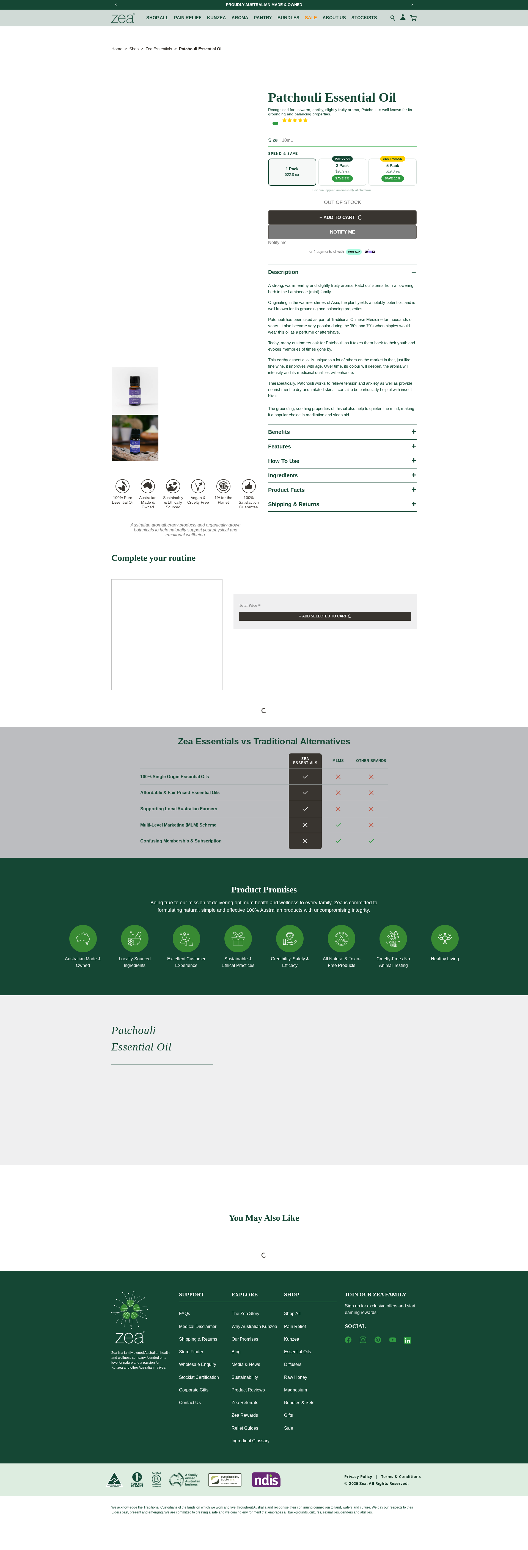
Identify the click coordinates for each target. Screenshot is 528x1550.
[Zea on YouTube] (392, 1340)
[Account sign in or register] (403, 18)
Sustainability (245, 1377)
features (279, 446)
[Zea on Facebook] (348, 1340)
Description (283, 272)
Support (191, 1294)
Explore (245, 1294)
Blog (236, 1351)
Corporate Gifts (193, 1390)
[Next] (412, 5)
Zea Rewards (245, 1415)
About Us (334, 17)
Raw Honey (295, 1377)
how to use (283, 461)
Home (116, 48)
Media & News (246, 1364)
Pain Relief (295, 1326)
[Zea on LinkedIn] (407, 1341)
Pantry (263, 17)
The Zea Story (245, 1313)
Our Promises (245, 1339)
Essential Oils (297, 1351)
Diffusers (292, 1364)
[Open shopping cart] (413, 18)
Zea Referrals (245, 1402)
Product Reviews (248, 1390)
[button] (349, 120)
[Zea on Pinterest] (378, 1340)
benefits (279, 432)
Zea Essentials (158, 48)
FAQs (184, 1313)
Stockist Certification (199, 1377)
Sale (311, 17)
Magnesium (295, 1390)
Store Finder (191, 1351)
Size (273, 140)
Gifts (288, 1415)
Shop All (157, 17)
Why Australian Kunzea (254, 1326)
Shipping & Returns (293, 504)
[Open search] (393, 18)
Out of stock (342, 202)
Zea (362, 1483)
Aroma (240, 17)
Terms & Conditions (401, 1476)
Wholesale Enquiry (197, 1364)
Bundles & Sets (299, 1402)
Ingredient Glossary (251, 1440)
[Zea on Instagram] (363, 1340)
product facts (286, 490)
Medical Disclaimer (197, 1326)
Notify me (342, 232)
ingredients (283, 475)
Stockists (364, 17)
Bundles (288, 17)
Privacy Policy (358, 1476)
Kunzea (216, 17)
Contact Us (190, 1402)
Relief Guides (245, 1428)
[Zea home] (123, 18)
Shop (134, 48)
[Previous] (116, 5)
